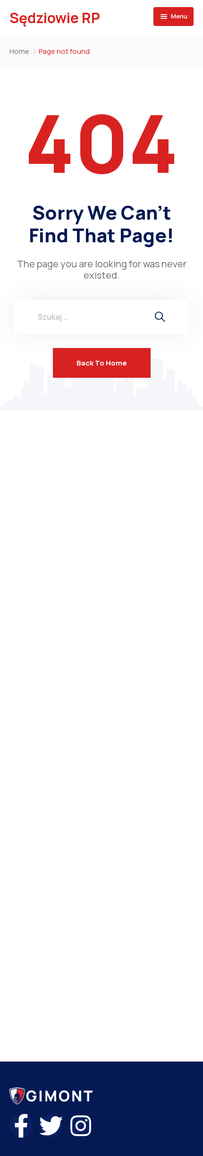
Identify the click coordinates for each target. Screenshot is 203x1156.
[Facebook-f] (21, 1126)
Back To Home (101, 363)
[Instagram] (81, 1126)
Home (19, 51)
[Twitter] (51, 1126)
